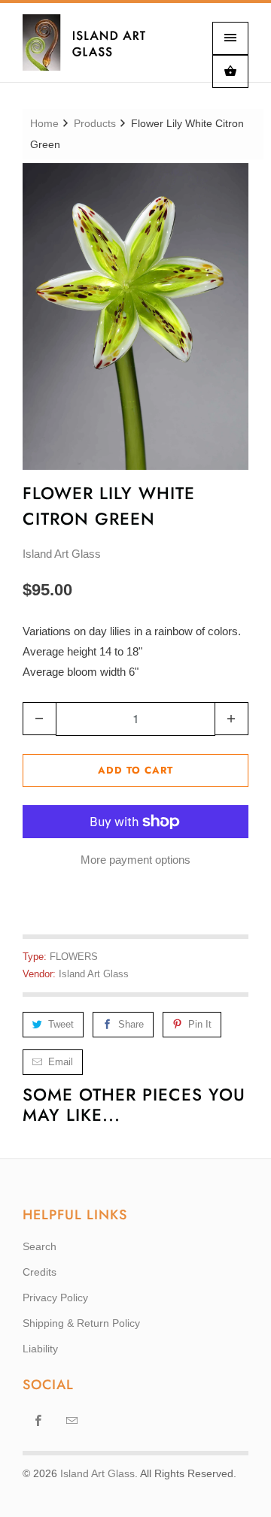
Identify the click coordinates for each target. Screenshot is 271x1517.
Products (95, 123)
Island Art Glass (62, 553)
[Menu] (230, 38)
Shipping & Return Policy (81, 1323)
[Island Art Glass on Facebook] (38, 1420)
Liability (40, 1349)
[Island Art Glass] (94, 48)
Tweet (61, 1024)
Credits (39, 1272)
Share (131, 1024)
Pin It (200, 1024)
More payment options (135, 859)
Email (60, 1061)
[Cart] (230, 71)
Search (39, 1246)
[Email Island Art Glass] (72, 1420)
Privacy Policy (55, 1297)
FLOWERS (74, 956)
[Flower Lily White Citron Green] (135, 316)
